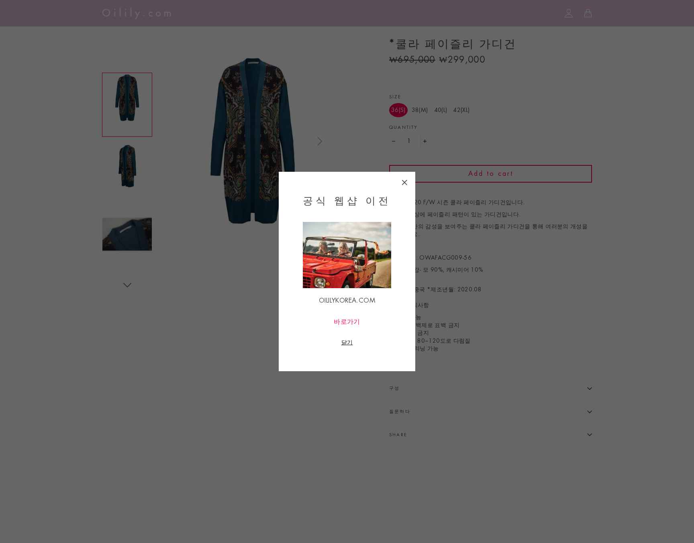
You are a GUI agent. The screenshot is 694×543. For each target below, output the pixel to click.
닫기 (347, 342)
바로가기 (347, 322)
